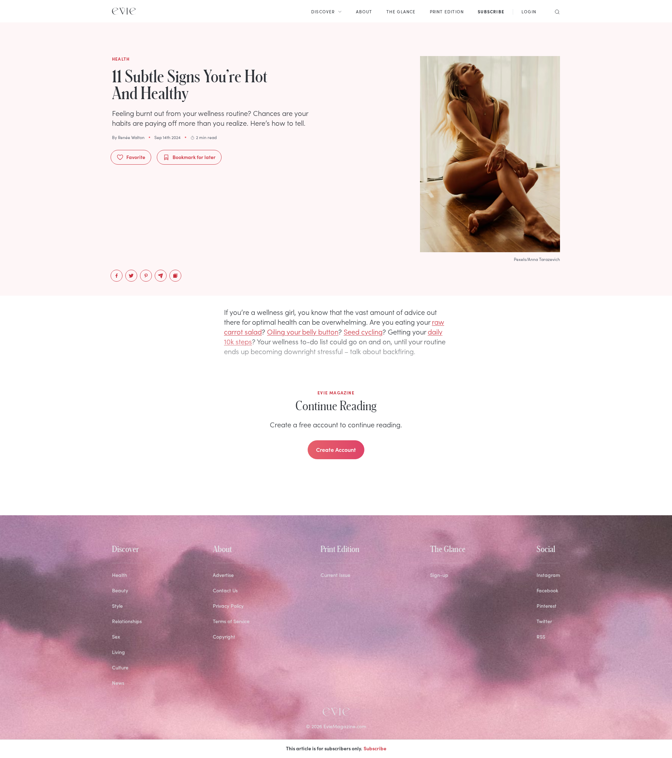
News (118, 683)
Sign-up (439, 575)
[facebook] (116, 276)
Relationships (127, 621)
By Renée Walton (128, 137)
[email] (161, 276)
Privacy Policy (228, 605)
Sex (116, 636)
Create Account (336, 449)
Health (119, 575)
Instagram (548, 575)
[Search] (555, 11)
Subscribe (375, 748)
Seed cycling (363, 331)
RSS (541, 636)
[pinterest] (146, 276)
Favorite (135, 156)
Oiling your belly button (302, 331)
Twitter (544, 621)
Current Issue (335, 575)
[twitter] (131, 276)
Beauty (120, 590)
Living (118, 652)
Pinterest (546, 605)
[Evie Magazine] (124, 11)
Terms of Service (231, 621)
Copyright (224, 636)
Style (117, 605)
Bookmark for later (194, 156)
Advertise (223, 575)
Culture (120, 667)
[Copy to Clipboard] (175, 276)
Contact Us (225, 590)
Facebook (547, 590)
